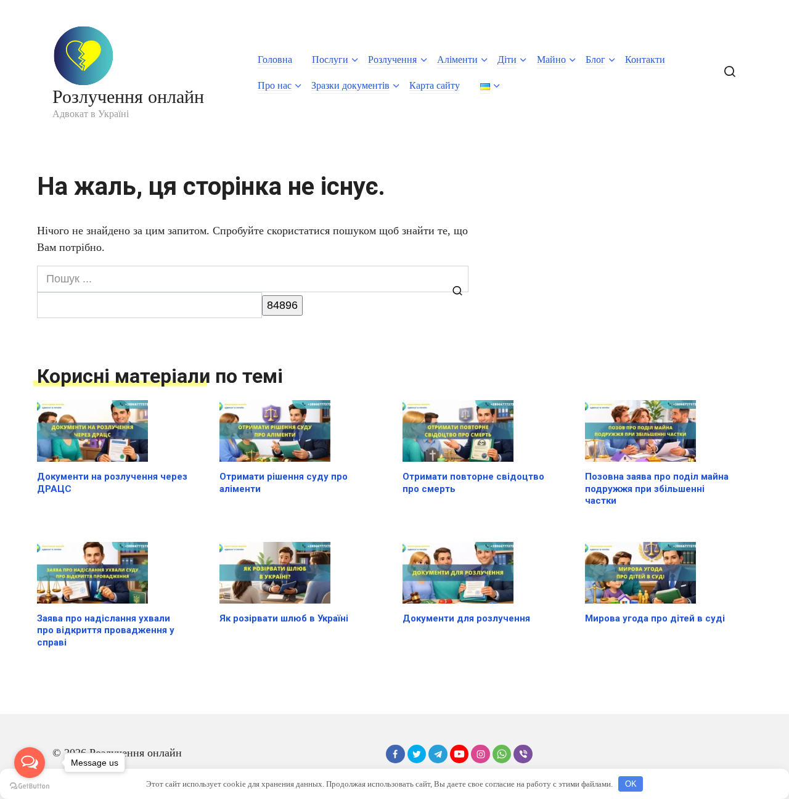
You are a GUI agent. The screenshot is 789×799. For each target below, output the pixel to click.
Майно (551, 59)
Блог (595, 59)
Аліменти (457, 59)
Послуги (330, 59)
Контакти (645, 59)
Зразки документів (350, 85)
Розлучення (392, 59)
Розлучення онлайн (128, 96)
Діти (507, 59)
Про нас (275, 85)
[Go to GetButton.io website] (29, 786)
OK (631, 784)
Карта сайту (434, 85)
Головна (275, 59)
